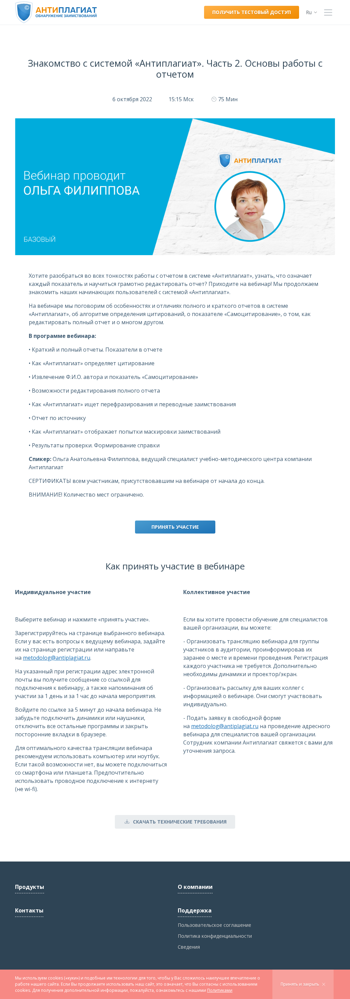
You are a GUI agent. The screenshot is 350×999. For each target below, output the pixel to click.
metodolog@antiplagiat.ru (56, 657)
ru (309, 12)
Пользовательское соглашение (214, 925)
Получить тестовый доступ (251, 12)
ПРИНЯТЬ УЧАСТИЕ (175, 527)
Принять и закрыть (300, 984)
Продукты (29, 887)
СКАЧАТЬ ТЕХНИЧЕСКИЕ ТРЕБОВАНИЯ (180, 821)
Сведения (189, 947)
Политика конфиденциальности (215, 936)
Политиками (219, 990)
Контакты (29, 910)
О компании (195, 887)
